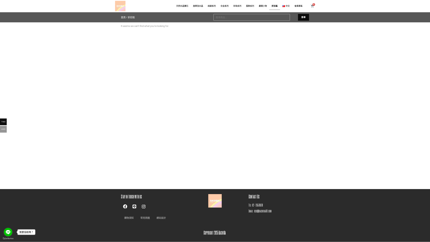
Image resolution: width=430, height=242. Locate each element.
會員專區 (298, 6)
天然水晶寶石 (182, 6)
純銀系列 (212, 6)
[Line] (134, 206)
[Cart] (312, 6)
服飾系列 (250, 6)
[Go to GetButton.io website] (8, 238)
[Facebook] (125, 206)
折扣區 (275, 6)
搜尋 (303, 17)
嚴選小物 (263, 6)
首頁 (123, 17)
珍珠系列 (237, 6)
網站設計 (161, 217)
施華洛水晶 (198, 6)
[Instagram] (143, 206)
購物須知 (129, 217)
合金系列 (225, 6)
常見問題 (145, 217)
